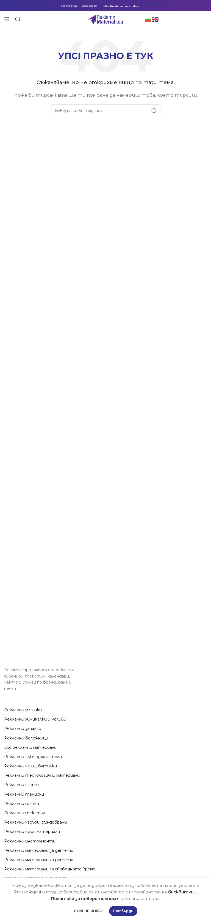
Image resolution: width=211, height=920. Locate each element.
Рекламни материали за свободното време (49, 869)
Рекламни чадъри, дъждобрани (35, 822)
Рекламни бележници (26, 738)
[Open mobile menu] (6, 19)
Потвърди (123, 911)
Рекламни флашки (23, 709)
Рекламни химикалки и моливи (35, 719)
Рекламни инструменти (29, 841)
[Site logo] (105, 18)
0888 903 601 (89, 6)
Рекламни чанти (21, 784)
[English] (155, 19)
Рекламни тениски (24, 794)
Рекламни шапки (21, 803)
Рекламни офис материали (32, 831)
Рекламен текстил (24, 812)
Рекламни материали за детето (38, 850)
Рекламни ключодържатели (33, 756)
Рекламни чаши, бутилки (30, 766)
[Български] (148, 19)
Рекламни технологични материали (42, 775)
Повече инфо (89, 910)
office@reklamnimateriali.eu (121, 6)
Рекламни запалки (22, 728)
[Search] (17, 19)
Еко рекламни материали (30, 747)
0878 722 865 (69, 6)
